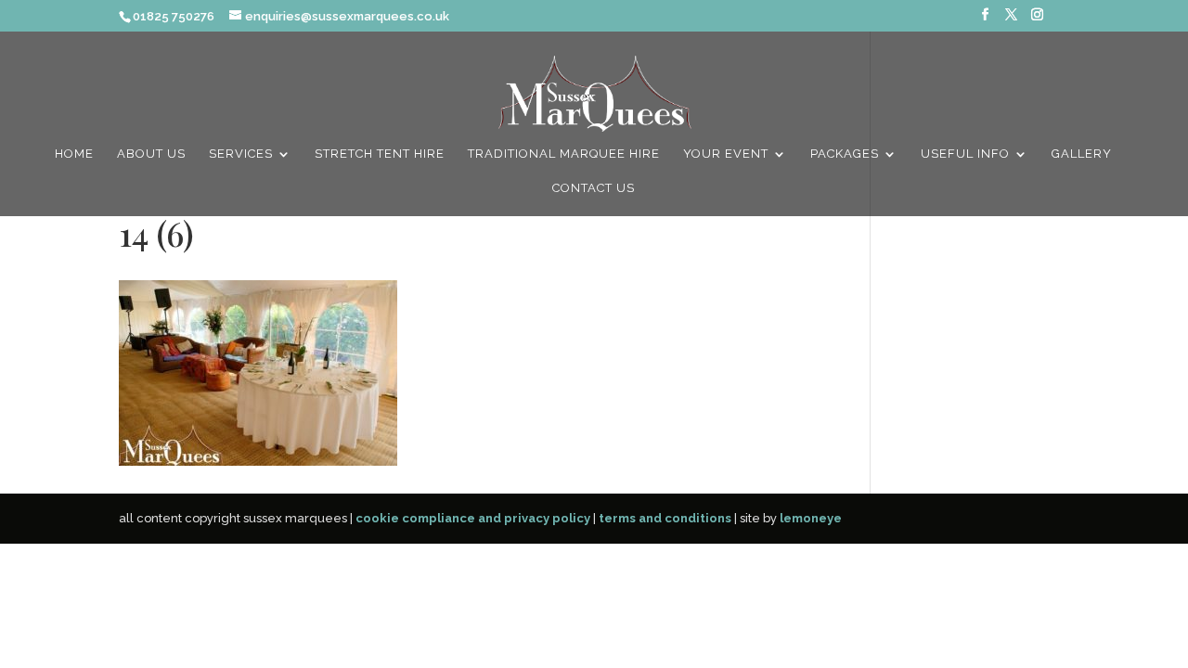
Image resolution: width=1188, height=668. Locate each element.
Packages (844, 154)
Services (241, 154)
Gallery (1082, 154)
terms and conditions (665, 518)
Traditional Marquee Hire (564, 154)
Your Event (725, 154)
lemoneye (811, 518)
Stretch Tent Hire (380, 154)
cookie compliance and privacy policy (472, 518)
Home (74, 154)
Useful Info (965, 154)
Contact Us (593, 188)
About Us (151, 154)
